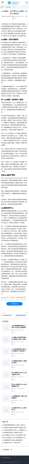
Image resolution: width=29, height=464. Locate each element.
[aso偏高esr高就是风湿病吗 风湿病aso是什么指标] (6, 340)
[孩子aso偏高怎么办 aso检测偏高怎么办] (6, 387)
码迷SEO (9, 462)
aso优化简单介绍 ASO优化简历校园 (12, 315)
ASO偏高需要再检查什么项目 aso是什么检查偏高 (19, 326)
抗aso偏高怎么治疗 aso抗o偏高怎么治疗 (19, 373)
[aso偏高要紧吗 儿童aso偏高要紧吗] (6, 399)
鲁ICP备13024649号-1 (16, 462)
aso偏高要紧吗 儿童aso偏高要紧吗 (19, 397)
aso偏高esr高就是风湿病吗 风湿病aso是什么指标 (19, 338)
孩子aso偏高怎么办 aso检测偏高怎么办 (19, 385)
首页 (2, 7)
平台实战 (8, 7)
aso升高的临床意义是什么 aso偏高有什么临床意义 (19, 350)
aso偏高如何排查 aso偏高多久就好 (19, 362)
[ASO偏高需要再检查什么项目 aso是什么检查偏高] (6, 328)
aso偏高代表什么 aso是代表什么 (19, 409)
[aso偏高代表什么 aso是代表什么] (6, 410)
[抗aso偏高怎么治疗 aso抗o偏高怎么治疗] (6, 375)
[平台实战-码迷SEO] (14, 4)
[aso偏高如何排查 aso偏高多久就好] (6, 364)
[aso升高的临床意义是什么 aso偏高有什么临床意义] (6, 352)
